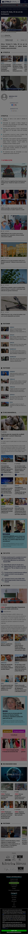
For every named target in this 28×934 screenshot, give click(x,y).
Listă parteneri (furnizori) (5, 928)
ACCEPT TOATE (14, 930)
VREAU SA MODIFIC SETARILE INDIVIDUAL (14, 932)
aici (11, 918)
